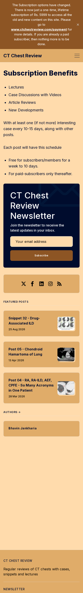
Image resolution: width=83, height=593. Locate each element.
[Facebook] (32, 284)
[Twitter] (23, 284)
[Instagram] (50, 284)
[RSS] (59, 284)
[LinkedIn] (41, 284)
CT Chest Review (22, 55)
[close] (77, 24)
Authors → (12, 412)
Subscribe (41, 255)
